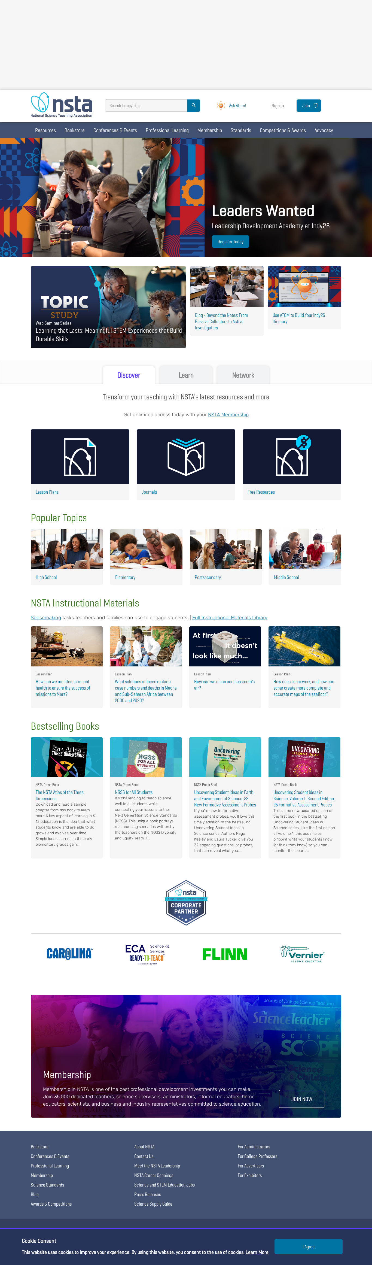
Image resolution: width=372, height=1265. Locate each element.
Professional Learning (167, 130)
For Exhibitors (250, 1175)
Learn (186, 375)
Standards (241, 130)
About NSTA (144, 1146)
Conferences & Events (115, 130)
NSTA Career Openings (153, 1175)
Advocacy (324, 130)
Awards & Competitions (51, 1204)
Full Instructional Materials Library (229, 618)
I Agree (309, 1246)
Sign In (278, 105)
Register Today (230, 241)
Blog (35, 1194)
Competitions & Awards (283, 130)
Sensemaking (46, 618)
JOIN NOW (301, 1099)
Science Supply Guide (153, 1204)
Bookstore (75, 130)
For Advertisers (251, 1166)
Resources (45, 130)
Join (306, 105)
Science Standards (47, 1185)
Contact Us (143, 1156)
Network (243, 375)
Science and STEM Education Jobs (164, 1185)
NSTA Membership (228, 415)
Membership (209, 130)
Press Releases (147, 1194)
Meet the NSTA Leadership (157, 1166)
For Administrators (254, 1146)
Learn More (257, 1252)
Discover (128, 375)
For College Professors (257, 1156)
